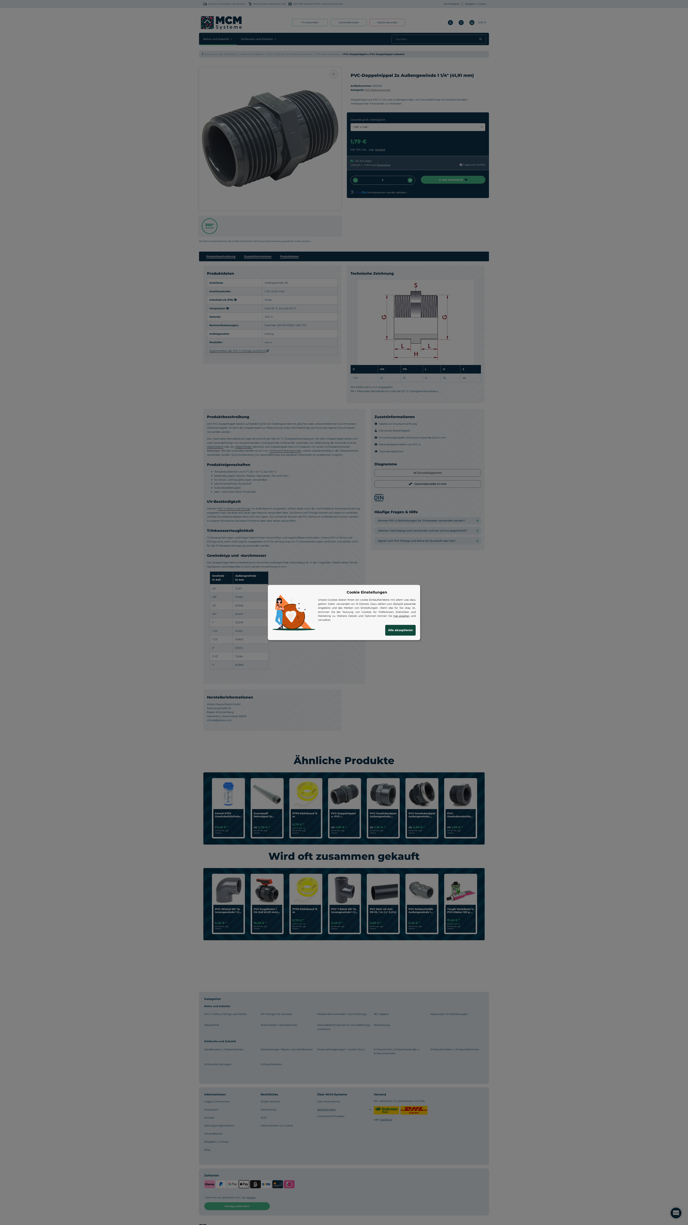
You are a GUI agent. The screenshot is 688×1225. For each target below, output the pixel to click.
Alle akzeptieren (400, 630)
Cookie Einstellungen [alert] (367, 592)
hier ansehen (401, 616)
